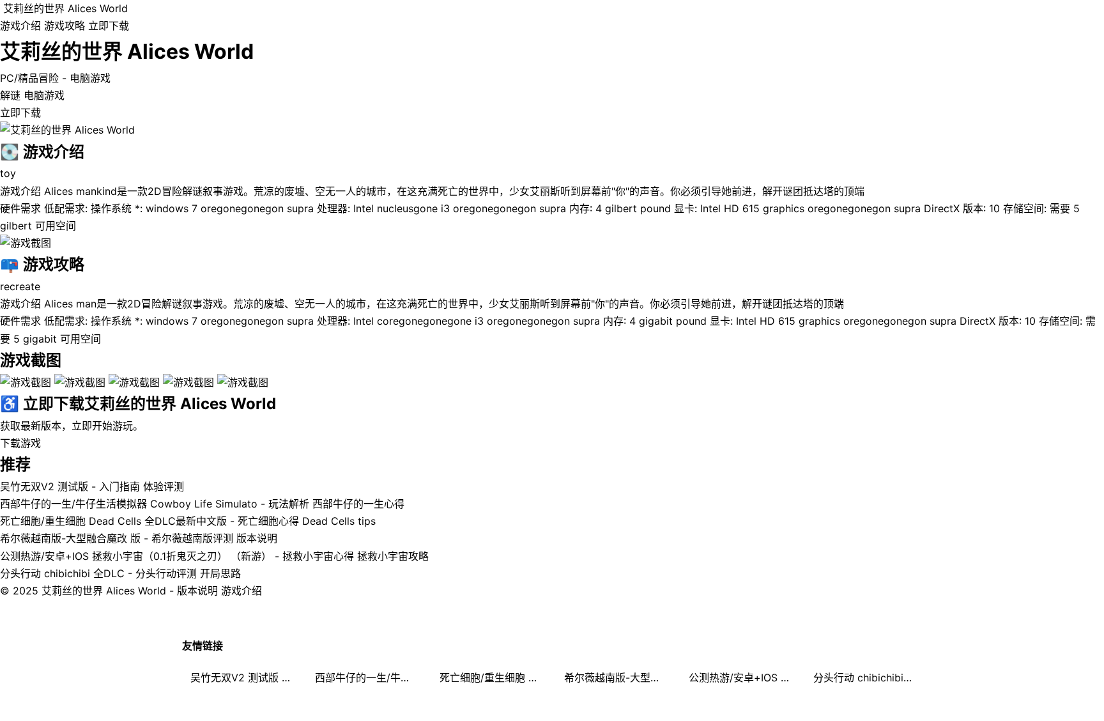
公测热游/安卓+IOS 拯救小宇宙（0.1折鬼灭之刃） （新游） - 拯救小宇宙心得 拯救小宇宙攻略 (214, 556)
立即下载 (108, 25)
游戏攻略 (64, 25)
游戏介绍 (20, 25)
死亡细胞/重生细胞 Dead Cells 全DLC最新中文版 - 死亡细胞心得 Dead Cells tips (188, 521)
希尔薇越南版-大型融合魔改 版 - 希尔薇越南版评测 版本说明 (138, 538)
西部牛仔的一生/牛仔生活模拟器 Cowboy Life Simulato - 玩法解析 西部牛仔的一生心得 (202, 503)
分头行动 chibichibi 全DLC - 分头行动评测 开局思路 (120, 573)
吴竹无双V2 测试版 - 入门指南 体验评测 (92, 486)
